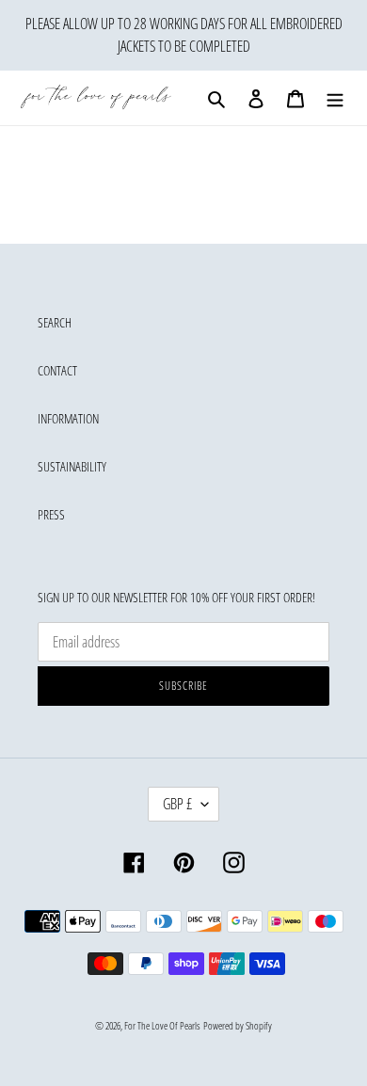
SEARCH (55, 322)
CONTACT (57, 370)
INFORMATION (68, 418)
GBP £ (177, 803)
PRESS (51, 514)
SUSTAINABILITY (72, 466)
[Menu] (335, 98)
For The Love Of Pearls (162, 1025)
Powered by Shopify (237, 1025)
